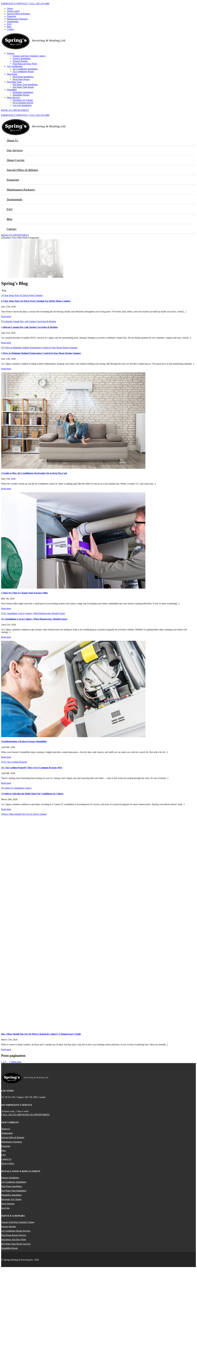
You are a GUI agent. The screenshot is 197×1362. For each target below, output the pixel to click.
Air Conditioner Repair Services (15, 1231)
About (10, 8)
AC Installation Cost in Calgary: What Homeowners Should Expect (34, 619)
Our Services (15, 150)
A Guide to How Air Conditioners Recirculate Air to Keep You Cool (34, 473)
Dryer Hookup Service (23, 102)
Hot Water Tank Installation (25, 84)
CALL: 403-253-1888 (39, 3)
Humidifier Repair (21, 95)
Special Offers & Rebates (18, 13)
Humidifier (12, 89)
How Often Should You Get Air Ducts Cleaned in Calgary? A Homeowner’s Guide (41, 1034)
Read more (6, 316)
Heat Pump (12, 74)
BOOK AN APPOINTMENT (15, 110)
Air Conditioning (14, 66)
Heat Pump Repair (21, 79)
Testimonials (12, 21)
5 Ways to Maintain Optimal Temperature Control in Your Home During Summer (41, 353)
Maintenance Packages (17, 19)
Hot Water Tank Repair (23, 87)
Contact (10, 29)
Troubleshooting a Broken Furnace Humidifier (24, 741)
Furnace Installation (22, 58)
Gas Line (5, 1208)
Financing (11, 16)
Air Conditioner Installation (25, 69)
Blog (9, 26)
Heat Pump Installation (23, 76)
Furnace (10, 53)
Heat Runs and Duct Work (25, 63)
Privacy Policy (7, 1163)
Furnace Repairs (20, 61)
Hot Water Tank (14, 82)
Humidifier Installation (23, 92)
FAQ (9, 24)
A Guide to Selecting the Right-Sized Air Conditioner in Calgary (32, 793)
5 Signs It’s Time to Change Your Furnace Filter (24, 593)
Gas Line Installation (22, 105)
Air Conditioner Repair (23, 71)
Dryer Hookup (8, 1203)
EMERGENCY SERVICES (14, 3)
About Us (12, 140)
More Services (13, 97)
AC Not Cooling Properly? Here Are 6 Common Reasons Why (31, 767)
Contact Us (6, 1159)
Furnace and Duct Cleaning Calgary (29, 56)
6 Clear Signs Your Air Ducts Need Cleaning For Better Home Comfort (36, 301)
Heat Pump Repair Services (13, 1235)
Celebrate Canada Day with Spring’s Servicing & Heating (29, 327)
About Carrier (13, 11)
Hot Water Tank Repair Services (16, 1244)
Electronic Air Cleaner (23, 100)
